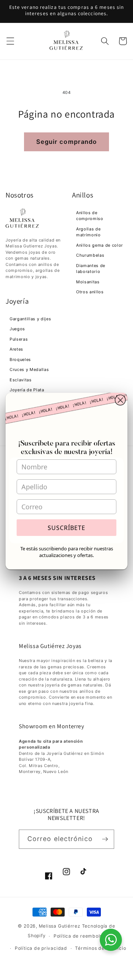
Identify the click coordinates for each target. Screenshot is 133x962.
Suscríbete (66, 528)
